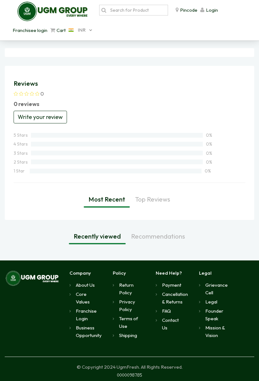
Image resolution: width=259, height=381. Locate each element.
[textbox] (137, 10)
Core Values (83, 298)
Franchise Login (86, 315)
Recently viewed (97, 236)
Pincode (188, 10)
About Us (85, 285)
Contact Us (170, 324)
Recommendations (158, 236)
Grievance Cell (216, 289)
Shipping (128, 335)
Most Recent (106, 199)
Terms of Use (128, 322)
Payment (171, 285)
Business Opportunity (89, 331)
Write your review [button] (40, 117)
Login (212, 10)
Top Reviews (152, 199)
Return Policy (126, 289)
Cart (61, 30)
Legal (211, 302)
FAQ (166, 311)
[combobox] (79, 30)
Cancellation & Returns (175, 298)
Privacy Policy (127, 305)
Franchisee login (30, 30)
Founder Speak (214, 315)
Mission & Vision (215, 331)
